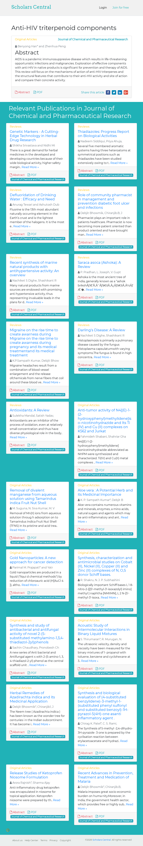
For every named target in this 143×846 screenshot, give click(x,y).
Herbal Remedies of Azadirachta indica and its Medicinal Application (32, 697)
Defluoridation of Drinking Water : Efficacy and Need (33, 197)
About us (17, 840)
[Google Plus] (126, 92)
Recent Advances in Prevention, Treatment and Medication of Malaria (105, 777)
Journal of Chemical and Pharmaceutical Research (93, 39)
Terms (43, 840)
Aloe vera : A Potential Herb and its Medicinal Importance (105, 492)
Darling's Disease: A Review (101, 330)
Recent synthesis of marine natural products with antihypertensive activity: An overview (34, 268)
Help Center (31, 840)
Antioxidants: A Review (30, 410)
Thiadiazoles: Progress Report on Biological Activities (103, 134)
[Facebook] (108, 92)
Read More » (30, 167)
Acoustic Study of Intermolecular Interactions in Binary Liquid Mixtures (104, 629)
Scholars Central (31, 7)
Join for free (120, 7)
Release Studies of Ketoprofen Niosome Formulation (36, 775)
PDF (39, 92)
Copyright (65, 840)
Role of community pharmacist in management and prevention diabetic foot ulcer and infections (105, 201)
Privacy (54, 840)
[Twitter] (114, 92)
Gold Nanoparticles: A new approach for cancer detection (36, 560)
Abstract (23, 92)
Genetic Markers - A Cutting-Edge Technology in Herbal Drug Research (34, 136)
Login (103, 7)
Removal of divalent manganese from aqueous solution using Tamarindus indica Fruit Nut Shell (33, 496)
